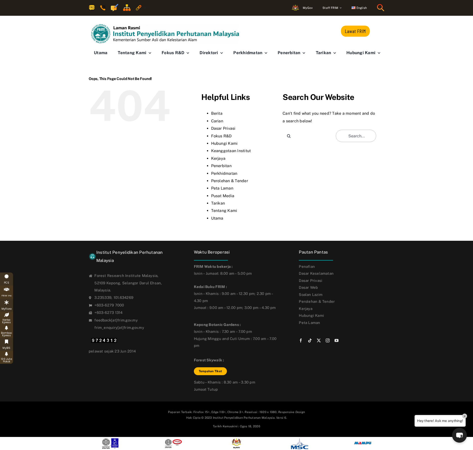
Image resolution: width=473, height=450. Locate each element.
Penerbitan (221, 165)
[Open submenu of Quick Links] (144, 8)
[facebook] (301, 340)
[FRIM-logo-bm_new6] (165, 26)
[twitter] (319, 340)
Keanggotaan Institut (231, 150)
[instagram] (328, 340)
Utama (217, 218)
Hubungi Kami (224, 143)
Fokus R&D (221, 136)
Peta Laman (222, 188)
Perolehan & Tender (229, 180)
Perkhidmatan (224, 173)
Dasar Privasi (223, 128)
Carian (217, 121)
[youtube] (336, 340)
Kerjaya (218, 158)
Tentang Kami (224, 210)
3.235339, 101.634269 (113, 297)
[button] (459, 435)
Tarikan (218, 203)
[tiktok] (310, 340)
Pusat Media (223, 195)
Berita (216, 113)
